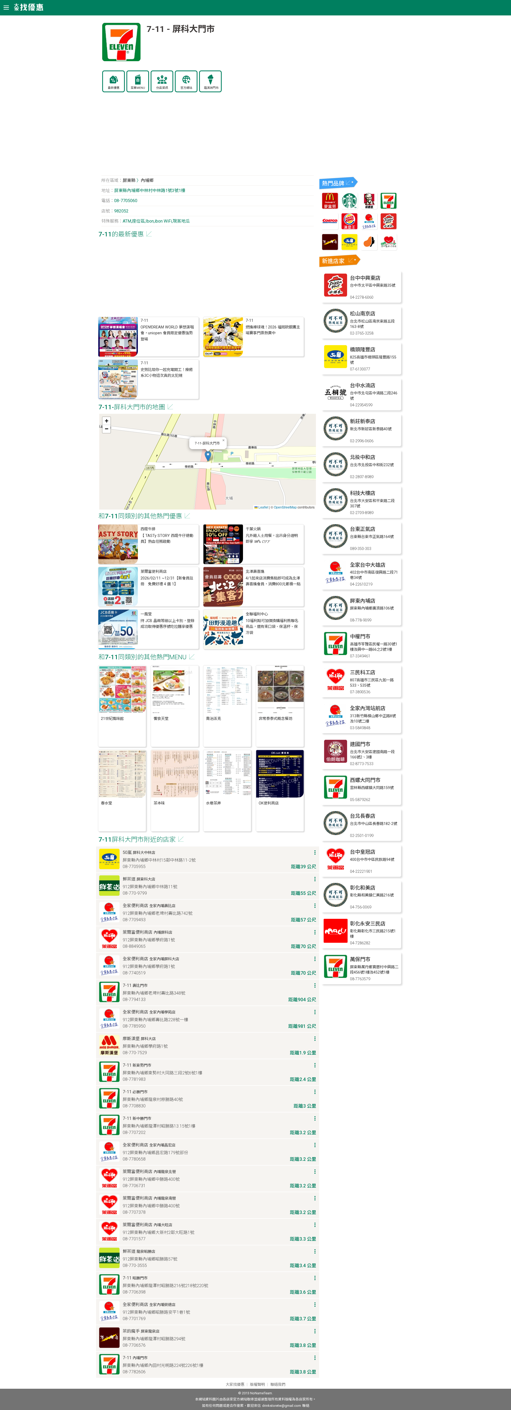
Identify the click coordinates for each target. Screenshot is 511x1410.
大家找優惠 (235, 1384)
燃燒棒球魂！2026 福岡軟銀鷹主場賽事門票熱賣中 (273, 330)
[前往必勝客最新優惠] (388, 228)
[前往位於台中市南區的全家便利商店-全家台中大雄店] (336, 582)
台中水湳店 (362, 385)
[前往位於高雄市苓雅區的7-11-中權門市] (336, 654)
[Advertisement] (207, 136)
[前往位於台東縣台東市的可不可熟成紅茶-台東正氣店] (336, 546)
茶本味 (159, 803)
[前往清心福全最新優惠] (388, 248)
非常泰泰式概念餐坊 (275, 718)
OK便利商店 (269, 803)
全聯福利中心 (257, 614)
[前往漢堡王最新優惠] (349, 228)
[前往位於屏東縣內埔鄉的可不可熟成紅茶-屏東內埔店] (336, 618)
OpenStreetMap (285, 507)
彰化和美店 (362, 888)
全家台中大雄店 (367, 565)
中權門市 (360, 636)
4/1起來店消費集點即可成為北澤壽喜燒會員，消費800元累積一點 (273, 581)
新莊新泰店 (362, 421)
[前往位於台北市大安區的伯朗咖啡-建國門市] (336, 761)
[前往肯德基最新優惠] (369, 207)
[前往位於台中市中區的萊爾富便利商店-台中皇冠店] (336, 869)
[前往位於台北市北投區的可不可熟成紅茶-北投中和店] (336, 474)
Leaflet (263, 507)
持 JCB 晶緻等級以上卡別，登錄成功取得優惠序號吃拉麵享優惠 (167, 624)
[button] (208, 456)
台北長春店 (362, 816)
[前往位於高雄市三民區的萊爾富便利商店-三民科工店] (336, 690)
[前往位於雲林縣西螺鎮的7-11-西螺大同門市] (336, 797)
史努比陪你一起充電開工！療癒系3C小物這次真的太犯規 (167, 373)
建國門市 (360, 744)
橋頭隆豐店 (362, 350)
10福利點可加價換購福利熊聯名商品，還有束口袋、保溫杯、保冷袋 (272, 627)
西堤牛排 (148, 529)
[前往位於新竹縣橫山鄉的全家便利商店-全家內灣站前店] (336, 725)
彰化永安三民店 (367, 924)
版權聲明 (257, 1384)
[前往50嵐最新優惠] (349, 248)
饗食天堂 (161, 718)
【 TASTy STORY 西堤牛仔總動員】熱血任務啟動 (167, 538)
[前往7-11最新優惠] (388, 207)
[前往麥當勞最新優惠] (330, 207)
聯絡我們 (277, 1384)
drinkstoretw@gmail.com (281, 1406)
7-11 (144, 320)
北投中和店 (362, 457)
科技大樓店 (362, 493)
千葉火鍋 (253, 529)
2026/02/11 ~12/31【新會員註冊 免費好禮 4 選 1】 (167, 581)
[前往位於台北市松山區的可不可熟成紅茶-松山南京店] (336, 331)
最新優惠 (113, 88)
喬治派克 (213, 718)
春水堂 (106, 803)
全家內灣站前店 (367, 708)
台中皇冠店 (362, 852)
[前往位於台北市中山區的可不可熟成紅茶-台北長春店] (336, 833)
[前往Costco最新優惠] (330, 228)
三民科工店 (362, 672)
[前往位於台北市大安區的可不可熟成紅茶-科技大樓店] (336, 510)
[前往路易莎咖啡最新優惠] (369, 248)
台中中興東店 (365, 278)
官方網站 (186, 88)
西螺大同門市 (365, 780)
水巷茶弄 (213, 803)
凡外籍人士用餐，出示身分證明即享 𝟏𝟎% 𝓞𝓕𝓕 (272, 538)
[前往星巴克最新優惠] (349, 207)
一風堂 (146, 614)
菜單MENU (138, 88)
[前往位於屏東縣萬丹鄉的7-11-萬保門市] (336, 976)
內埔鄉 (147, 180)
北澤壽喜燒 (255, 571)
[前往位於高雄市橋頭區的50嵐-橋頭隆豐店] (336, 367)
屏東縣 (129, 180)
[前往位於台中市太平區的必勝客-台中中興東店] (336, 295)
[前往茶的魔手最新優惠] (330, 248)
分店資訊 (162, 88)
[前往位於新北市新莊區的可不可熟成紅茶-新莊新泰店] (336, 438)
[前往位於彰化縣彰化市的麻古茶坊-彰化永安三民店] (336, 941)
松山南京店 (362, 314)
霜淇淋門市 (211, 88)
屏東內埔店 (362, 601)
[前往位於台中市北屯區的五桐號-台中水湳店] (336, 403)
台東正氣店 (362, 529)
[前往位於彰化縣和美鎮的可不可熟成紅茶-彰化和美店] (336, 905)
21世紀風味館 (112, 718)
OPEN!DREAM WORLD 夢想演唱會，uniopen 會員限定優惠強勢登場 (167, 333)
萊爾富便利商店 (154, 571)
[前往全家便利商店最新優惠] (369, 228)
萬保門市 (360, 959)
